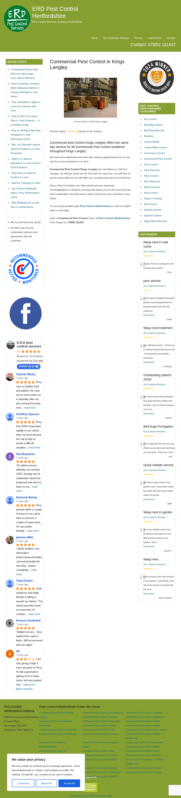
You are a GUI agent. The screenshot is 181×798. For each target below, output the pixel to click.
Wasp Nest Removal (155, 221)
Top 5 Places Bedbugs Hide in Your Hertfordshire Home (25, 192)
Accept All (69, 783)
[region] (46, 772)
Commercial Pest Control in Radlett (143, 725)
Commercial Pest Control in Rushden (144, 768)
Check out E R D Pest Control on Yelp (90, 795)
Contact (171, 37)
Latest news (154, 37)
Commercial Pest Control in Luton (99, 730)
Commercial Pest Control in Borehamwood (103, 713)
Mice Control (151, 175)
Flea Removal (152, 170)
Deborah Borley (26, 497)
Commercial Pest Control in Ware (99, 751)
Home (94, 37)
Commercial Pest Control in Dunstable (144, 713)
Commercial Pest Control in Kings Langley (146, 730)
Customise (23, 783)
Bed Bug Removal (154, 130)
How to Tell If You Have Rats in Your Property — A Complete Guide (25, 120)
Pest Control (151, 192)
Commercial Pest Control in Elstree (99, 759)
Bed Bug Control (153, 124)
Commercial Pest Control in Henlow (100, 755)
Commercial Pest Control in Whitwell (100, 776)
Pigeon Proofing (153, 198)
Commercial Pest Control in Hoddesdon (145, 717)
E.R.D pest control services (29, 344)
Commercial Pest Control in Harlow (143, 751)
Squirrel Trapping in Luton (25, 182)
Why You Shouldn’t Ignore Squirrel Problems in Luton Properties (25, 148)
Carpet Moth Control (155, 147)
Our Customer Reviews (116, 37)
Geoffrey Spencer (28, 414)
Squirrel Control (153, 215)
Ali (18, 651)
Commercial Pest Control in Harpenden (101, 721)
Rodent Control (152, 209)
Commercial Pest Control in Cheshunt (144, 772)
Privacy (139, 37)
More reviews (24, 688)
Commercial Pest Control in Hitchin (99, 725)
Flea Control (151, 164)
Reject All (46, 783)
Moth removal (151, 187)
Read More (148, 315)
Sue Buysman (25, 454)
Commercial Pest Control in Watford (143, 747)
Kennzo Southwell (28, 620)
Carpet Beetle (151, 141)
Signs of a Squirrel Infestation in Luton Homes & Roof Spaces (26, 163)
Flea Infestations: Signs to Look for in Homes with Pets (25, 106)
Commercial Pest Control (158, 158)
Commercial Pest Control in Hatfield (143, 721)
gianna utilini (24, 537)
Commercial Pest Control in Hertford (100, 717)
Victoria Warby (26, 374)
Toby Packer (24, 580)
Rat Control (150, 204)
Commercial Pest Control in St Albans (100, 734)
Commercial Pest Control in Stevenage (58, 734)
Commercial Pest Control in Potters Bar (58, 730)
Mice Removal (152, 181)
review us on (27, 366)
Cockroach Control (154, 153)
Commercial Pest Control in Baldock (143, 755)
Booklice (148, 136)
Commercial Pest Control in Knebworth (144, 742)
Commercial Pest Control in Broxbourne (102, 772)
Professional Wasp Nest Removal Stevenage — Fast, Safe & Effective (24, 73)
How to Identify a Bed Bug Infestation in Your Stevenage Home (25, 134)
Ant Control (150, 119)
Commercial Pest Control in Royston (100, 768)
